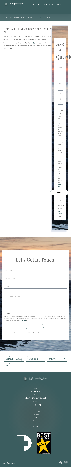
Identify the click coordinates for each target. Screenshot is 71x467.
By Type (9, 365)
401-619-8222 (50, 4)
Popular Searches (14, 359)
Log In (39, 4)
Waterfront (32, 359)
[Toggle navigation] (62, 4)
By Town (52, 359)
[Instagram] (40, 405)
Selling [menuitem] (35, 420)
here (35, 43)
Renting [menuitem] (35, 423)
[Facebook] (31, 405)
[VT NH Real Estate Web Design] (63, 463)
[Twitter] (35, 405)
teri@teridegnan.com (35, 398)
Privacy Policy (23, 320)
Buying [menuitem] (35, 417)
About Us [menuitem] (35, 429)
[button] (47, 17)
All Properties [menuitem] (35, 414)
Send (59, 192)
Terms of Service (50, 332)
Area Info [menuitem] (35, 426)
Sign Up (32, 4)
